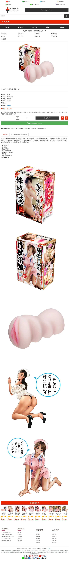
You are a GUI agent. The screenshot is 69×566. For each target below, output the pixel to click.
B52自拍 (39, 548)
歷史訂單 (54, 536)
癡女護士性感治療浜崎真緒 (38, 514)
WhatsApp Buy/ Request (35, 123)
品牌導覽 (20, 536)
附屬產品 (54, 36)
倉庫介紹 (7, 27)
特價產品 (3, 39)
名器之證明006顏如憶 (4, 514)
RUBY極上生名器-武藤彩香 (65, 514)
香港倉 (9, 105)
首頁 (24, 31)
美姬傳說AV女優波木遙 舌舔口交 (17, 514)
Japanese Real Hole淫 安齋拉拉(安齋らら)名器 (51, 514)
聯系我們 (20, 540)
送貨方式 (34, 27)
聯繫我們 (62, 27)
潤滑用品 (20, 36)
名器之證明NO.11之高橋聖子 (10, 514)
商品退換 (54, 542)
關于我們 (38, 534)
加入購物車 (47, 118)
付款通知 (20, 532)
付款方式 (38, 540)
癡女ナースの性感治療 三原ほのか (44, 514)
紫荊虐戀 (44, 548)
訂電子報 (54, 540)
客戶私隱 (38, 538)
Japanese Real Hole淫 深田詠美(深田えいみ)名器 (58, 514)
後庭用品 (54, 33)
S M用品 (37, 33)
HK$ (26, 1)
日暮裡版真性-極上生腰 (31, 514)
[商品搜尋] (66, 16)
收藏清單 (54, 538)
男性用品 (3, 33)
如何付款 (20, 27)
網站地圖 (38, 542)
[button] (34, 22)
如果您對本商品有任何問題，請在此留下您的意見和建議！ (31, 128)
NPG (8, 94)
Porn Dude (49, 548)
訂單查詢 (20, 534)
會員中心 (54, 534)
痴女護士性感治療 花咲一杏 (37, 31)
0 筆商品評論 (11, 128)
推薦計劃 (20, 538)
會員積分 (48, 27)
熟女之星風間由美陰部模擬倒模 (24, 514)
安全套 (3, 36)
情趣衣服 (37, 36)
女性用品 (20, 33)
